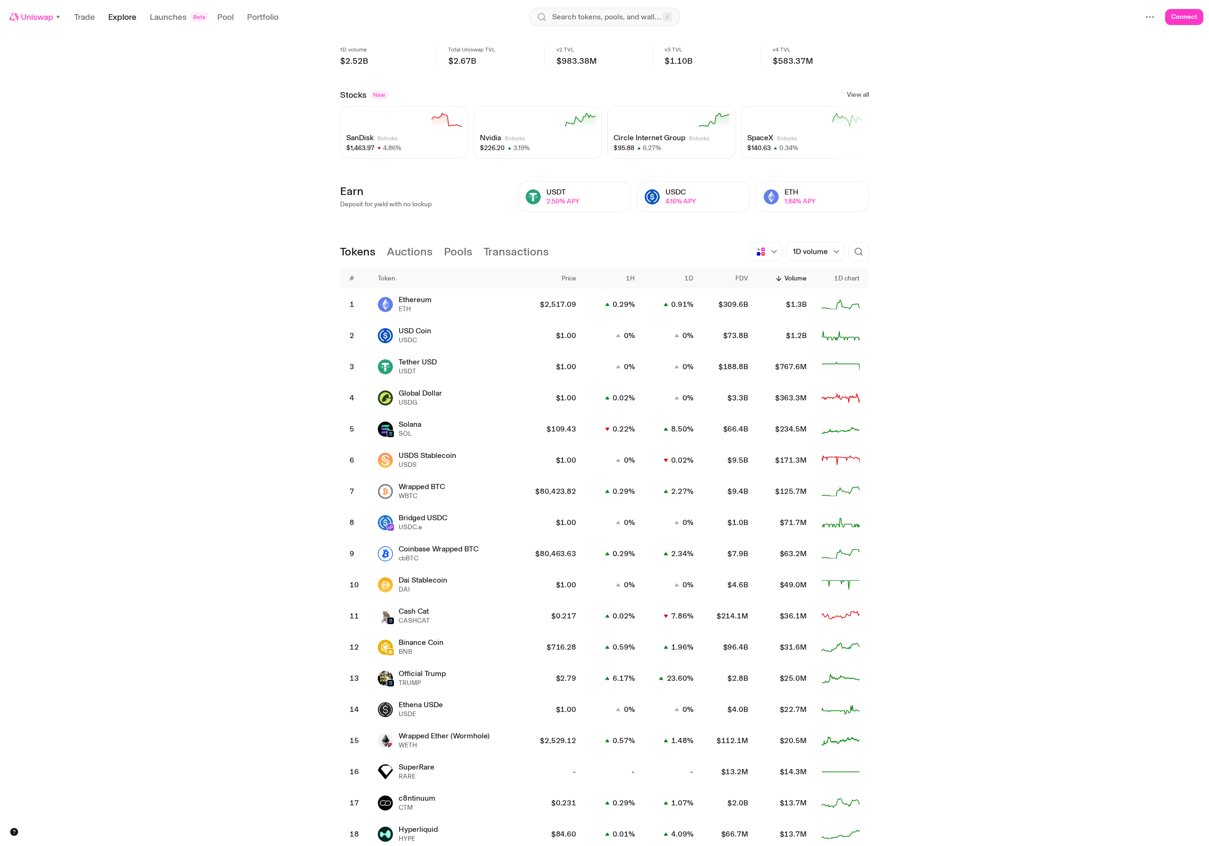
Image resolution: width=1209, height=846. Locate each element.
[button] (35, 17)
